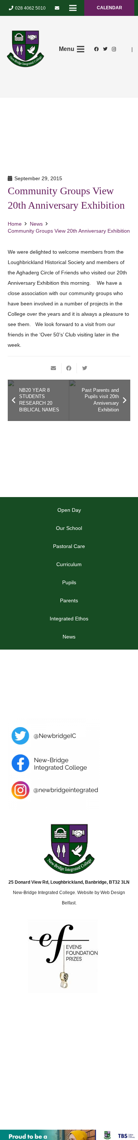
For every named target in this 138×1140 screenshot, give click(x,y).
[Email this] (53, 368)
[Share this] (69, 368)
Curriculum (69, 564)
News (69, 637)
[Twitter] (105, 49)
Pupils (69, 582)
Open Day (69, 510)
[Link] (25, 49)
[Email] (57, 8)
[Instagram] (114, 49)
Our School (69, 528)
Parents (69, 600)
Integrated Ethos (69, 619)
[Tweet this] (84, 368)
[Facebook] (96, 49)
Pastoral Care (69, 546)
